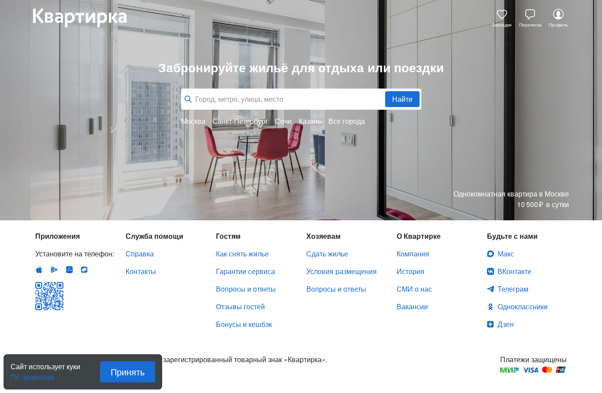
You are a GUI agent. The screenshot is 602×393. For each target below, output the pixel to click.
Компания (413, 253)
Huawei (69, 269)
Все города (346, 121)
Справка (140, 253)
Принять (128, 371)
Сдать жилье (327, 253)
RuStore (84, 269)
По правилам (32, 373)
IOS (39, 269)
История (410, 271)
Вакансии (412, 306)
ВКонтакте (514, 271)
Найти (402, 99)
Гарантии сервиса (245, 271)
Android (54, 269)
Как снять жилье (242, 253)
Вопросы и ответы (246, 289)
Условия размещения (341, 271)
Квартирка (86, 17)
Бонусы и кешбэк (244, 324)
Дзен (506, 324)
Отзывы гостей (240, 306)
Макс (506, 253)
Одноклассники (523, 306)
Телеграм (513, 289)
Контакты (141, 271)
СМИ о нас (414, 289)
